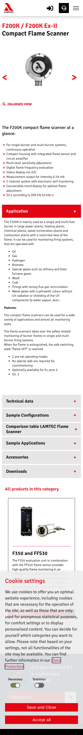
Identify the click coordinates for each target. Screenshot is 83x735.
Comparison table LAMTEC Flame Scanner (37, 429)
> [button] (74, 77)
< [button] (4, 77)
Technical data (19, 401)
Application (17, 211)
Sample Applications (25, 443)
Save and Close (41, 707)
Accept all (41, 720)
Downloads (16, 471)
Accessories (17, 457)
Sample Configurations (27, 415)
